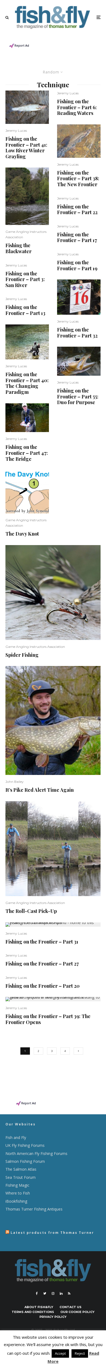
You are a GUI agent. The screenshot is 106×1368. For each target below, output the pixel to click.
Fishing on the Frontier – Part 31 (41, 942)
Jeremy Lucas (16, 130)
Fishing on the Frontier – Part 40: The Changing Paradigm (27, 383)
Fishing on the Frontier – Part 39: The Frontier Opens (48, 1019)
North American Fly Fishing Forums (36, 1153)
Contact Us (71, 1307)
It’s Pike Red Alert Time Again (39, 790)
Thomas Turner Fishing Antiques (34, 1209)
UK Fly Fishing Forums (25, 1145)
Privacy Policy (53, 1317)
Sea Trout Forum (20, 1177)
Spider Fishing (22, 655)
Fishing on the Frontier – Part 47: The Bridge (26, 453)
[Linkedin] (61, 1293)
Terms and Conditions (33, 1312)
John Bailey (14, 782)
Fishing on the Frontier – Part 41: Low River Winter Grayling (26, 147)
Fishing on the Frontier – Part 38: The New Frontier (78, 179)
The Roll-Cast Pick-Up (31, 911)
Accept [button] (60, 1353)
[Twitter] (44, 1293)
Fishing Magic (17, 1185)
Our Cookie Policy (77, 1312)
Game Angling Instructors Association (35, 647)
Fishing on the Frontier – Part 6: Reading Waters (77, 107)
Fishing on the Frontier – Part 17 (77, 237)
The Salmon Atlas (20, 1169)
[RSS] (69, 1293)
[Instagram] (53, 1293)
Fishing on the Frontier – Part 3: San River (25, 279)
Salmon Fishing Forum (25, 1161)
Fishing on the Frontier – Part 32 (77, 333)
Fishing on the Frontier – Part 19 (77, 265)
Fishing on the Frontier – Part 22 (77, 209)
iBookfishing (16, 1201)
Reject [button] (80, 1353)
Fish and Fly (15, 1137)
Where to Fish (17, 1193)
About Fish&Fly (38, 1307)
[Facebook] (36, 1293)
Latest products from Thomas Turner (52, 1232)
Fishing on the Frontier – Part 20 (42, 986)
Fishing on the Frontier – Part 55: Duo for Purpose (77, 396)
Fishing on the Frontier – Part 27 (42, 964)
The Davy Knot (22, 534)
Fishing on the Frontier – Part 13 (25, 310)
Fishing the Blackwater (18, 248)
